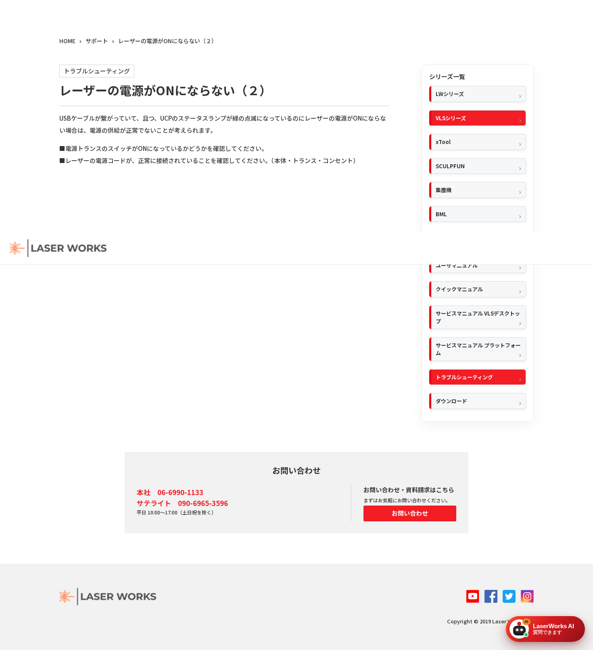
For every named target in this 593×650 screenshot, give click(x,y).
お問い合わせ (410, 513)
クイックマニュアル (459, 289)
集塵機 (443, 190)
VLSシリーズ (451, 118)
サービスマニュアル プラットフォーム (478, 349)
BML (441, 214)
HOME (67, 41)
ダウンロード (451, 401)
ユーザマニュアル (457, 265)
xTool (443, 142)
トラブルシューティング (464, 377)
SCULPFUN (450, 166)
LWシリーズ (450, 94)
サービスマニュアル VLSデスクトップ (478, 317)
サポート (97, 41)
